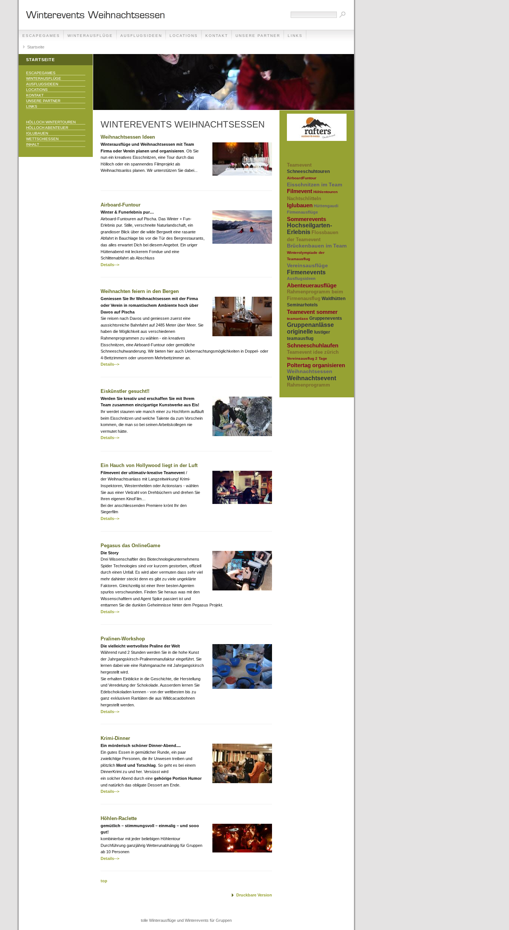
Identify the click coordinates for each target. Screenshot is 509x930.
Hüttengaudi (326, 206)
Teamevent (299, 165)
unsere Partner (257, 36)
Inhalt (32, 144)
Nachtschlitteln (304, 198)
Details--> (110, 264)
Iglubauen (37, 133)
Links (295, 36)
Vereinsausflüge (307, 265)
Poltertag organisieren (316, 365)
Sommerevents (306, 219)
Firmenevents (306, 272)
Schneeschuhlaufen (312, 345)
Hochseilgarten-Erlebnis (309, 228)
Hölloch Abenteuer (47, 128)
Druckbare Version (254, 895)
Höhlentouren (325, 192)
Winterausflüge (90, 36)
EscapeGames (41, 36)
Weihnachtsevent (311, 378)
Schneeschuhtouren (308, 171)
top (104, 881)
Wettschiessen (42, 139)
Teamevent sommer (312, 312)
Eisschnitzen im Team (314, 184)
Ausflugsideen (141, 36)
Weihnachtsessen (309, 371)
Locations (184, 36)
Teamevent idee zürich (313, 352)
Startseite (35, 47)
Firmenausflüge (302, 212)
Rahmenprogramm (308, 385)
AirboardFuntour (301, 178)
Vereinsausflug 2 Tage (307, 358)
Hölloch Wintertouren (51, 122)
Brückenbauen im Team (317, 246)
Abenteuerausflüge (311, 285)
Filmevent (299, 191)
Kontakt (216, 36)
